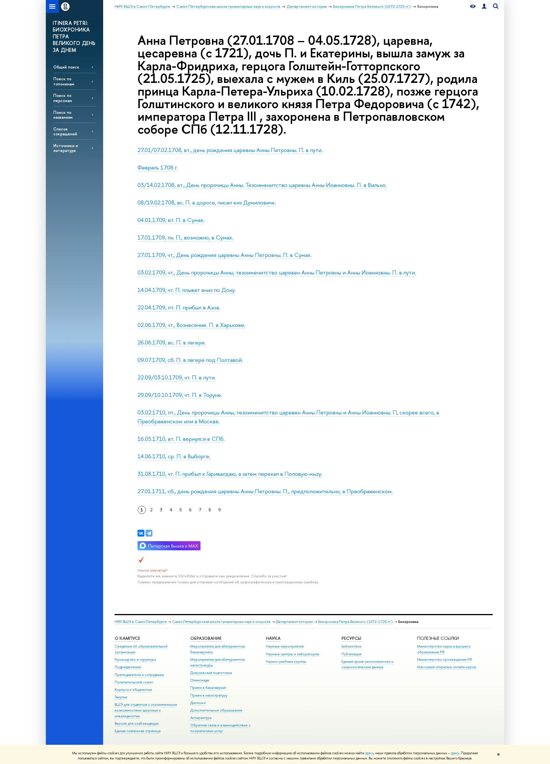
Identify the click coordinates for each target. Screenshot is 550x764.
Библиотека (351, 646)
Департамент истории (294, 621)
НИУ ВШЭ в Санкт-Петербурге (141, 621)
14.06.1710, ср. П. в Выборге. (174, 456)
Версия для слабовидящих (137, 723)
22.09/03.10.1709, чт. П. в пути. (177, 377)
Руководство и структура (135, 659)
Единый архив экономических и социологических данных (367, 664)
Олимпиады (199, 680)
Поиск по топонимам (63, 81)
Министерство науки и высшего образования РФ (444, 649)
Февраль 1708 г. (158, 167)
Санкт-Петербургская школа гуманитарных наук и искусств (221, 621)
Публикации (351, 654)
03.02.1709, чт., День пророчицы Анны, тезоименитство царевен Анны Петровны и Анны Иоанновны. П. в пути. (277, 272)
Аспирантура (200, 717)
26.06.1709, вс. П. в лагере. (172, 342)
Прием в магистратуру (208, 695)
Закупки (121, 697)
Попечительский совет (134, 682)
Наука (273, 638)
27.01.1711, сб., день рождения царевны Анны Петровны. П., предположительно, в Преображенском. (265, 491)
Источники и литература (65, 148)
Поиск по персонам (62, 98)
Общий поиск (66, 67)
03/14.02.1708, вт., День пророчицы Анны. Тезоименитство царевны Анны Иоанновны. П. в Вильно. (262, 185)
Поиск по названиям (62, 115)
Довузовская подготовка (211, 672)
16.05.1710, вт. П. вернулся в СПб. (181, 439)
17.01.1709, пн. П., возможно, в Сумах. (185, 237)
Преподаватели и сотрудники (139, 674)
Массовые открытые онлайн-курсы (446, 666)
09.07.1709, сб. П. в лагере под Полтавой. (190, 360)
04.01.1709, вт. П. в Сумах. (171, 220)
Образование (205, 638)
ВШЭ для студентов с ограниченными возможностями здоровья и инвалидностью (146, 710)
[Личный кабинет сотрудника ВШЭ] (484, 6)
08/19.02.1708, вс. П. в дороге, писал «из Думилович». (207, 202)
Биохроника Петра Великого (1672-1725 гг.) (355, 621)
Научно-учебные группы (286, 661)
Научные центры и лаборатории (292, 654)
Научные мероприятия (285, 646)
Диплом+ (198, 702)
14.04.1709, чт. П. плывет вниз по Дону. (186, 290)
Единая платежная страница (137, 730)
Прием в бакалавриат (208, 687)
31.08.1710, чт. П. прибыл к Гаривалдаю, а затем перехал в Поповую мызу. (230, 473)
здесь (369, 753)
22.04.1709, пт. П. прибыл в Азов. (179, 307)
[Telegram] (149, 533)
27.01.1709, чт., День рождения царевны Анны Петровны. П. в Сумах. (225, 255)
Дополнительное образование (216, 710)
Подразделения (128, 666)
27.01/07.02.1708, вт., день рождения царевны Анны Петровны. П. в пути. (230, 150)
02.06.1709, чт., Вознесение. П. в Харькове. (191, 325)
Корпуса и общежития (133, 689)
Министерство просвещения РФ (444, 659)
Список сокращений (65, 131)
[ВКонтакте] (141, 533)
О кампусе (127, 638)
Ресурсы (351, 638)
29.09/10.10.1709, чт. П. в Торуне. (180, 395)
